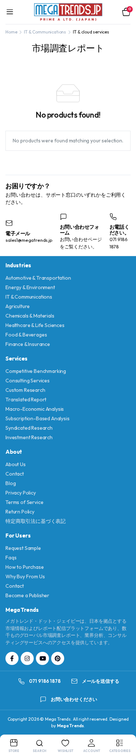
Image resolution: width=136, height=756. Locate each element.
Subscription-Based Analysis (37, 418)
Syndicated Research (29, 428)
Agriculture (17, 306)
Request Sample (23, 548)
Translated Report (25, 399)
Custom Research (25, 390)
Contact (14, 473)
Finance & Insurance (27, 344)
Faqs (10, 557)
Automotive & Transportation (38, 278)
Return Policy (19, 511)
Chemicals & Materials (29, 315)
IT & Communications (45, 32)
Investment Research (29, 437)
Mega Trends (70, 725)
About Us (15, 464)
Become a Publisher (27, 595)
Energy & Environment (30, 287)
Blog (10, 483)
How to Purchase (24, 567)
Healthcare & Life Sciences (35, 325)
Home (11, 32)
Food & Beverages (26, 334)
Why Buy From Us (25, 576)
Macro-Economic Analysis (34, 409)
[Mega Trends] (68, 12)
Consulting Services (27, 380)
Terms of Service (24, 502)
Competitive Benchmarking (35, 371)
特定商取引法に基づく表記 (35, 521)
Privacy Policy (20, 492)
